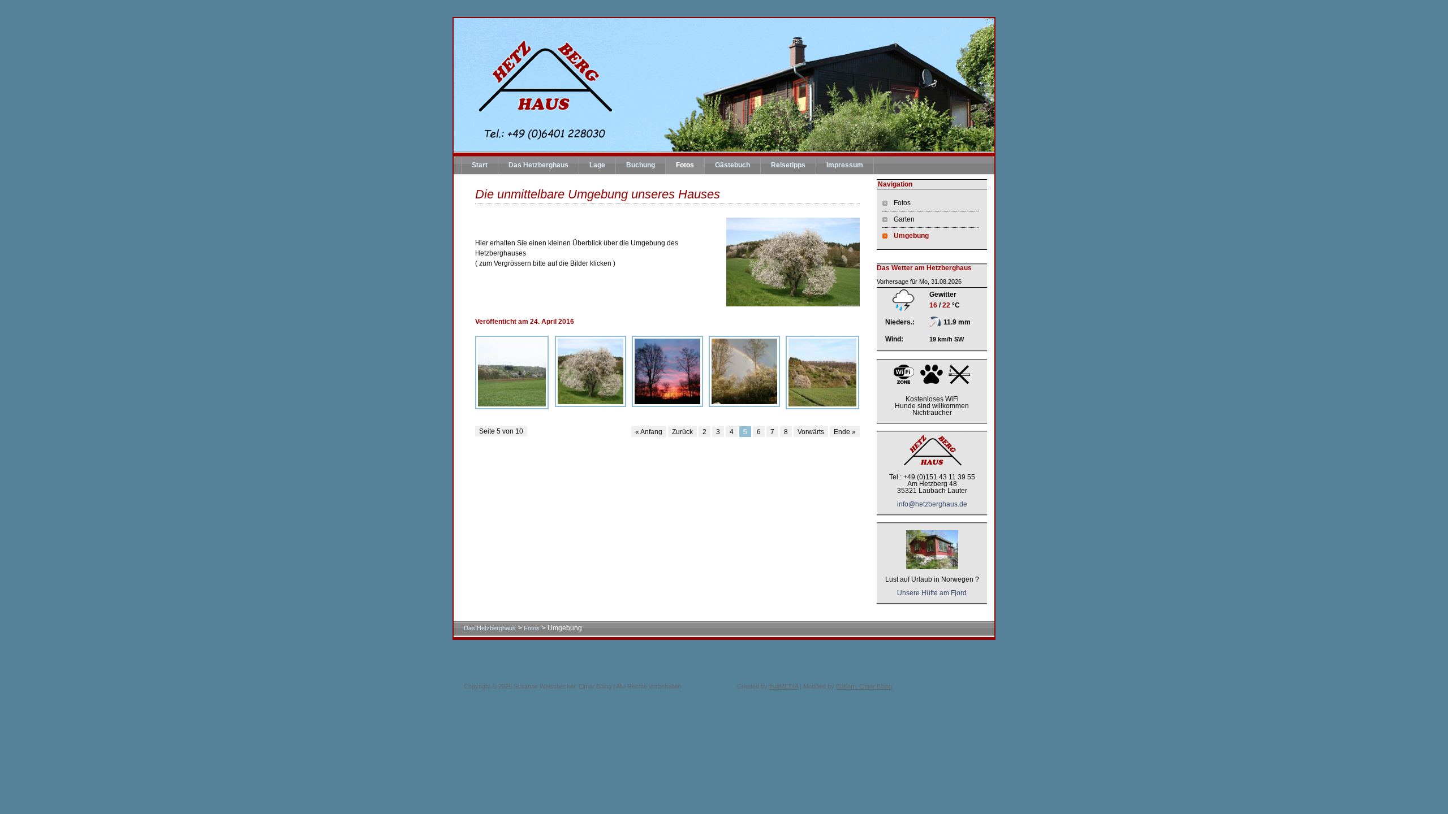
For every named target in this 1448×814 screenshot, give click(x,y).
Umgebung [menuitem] (911, 236)
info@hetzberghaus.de (932, 504)
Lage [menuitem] (597, 165)
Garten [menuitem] (904, 219)
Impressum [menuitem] (844, 165)
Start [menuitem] (480, 165)
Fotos (532, 628)
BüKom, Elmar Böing (864, 686)
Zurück (682, 432)
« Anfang (648, 432)
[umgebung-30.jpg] (667, 371)
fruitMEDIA (783, 686)
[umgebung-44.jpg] (512, 372)
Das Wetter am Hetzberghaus (924, 268)
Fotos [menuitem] (685, 165)
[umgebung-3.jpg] (744, 371)
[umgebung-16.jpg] (822, 372)
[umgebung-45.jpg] (590, 371)
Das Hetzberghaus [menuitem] (538, 165)
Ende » (845, 432)
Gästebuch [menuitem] (732, 165)
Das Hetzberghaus (490, 628)
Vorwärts (811, 432)
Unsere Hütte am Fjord (932, 593)
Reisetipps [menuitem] (788, 165)
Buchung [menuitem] (640, 165)
